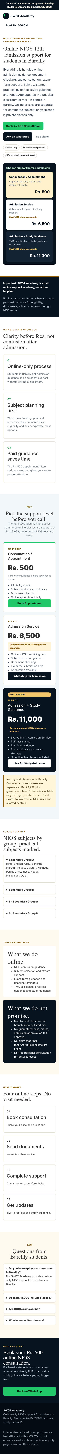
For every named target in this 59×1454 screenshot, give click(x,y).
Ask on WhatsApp (17, 136)
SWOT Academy (18, 16)
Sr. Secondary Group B (23, 913)
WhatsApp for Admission (29, 676)
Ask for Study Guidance (29, 763)
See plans (42, 136)
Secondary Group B (21, 889)
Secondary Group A (21, 859)
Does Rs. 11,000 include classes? (30, 1297)
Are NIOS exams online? (24, 1309)
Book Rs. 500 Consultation (23, 126)
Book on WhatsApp (29, 1391)
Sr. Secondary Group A (23, 901)
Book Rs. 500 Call (17, 25)
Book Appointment (29, 603)
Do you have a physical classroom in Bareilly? (29, 1270)
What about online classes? (26, 1320)
